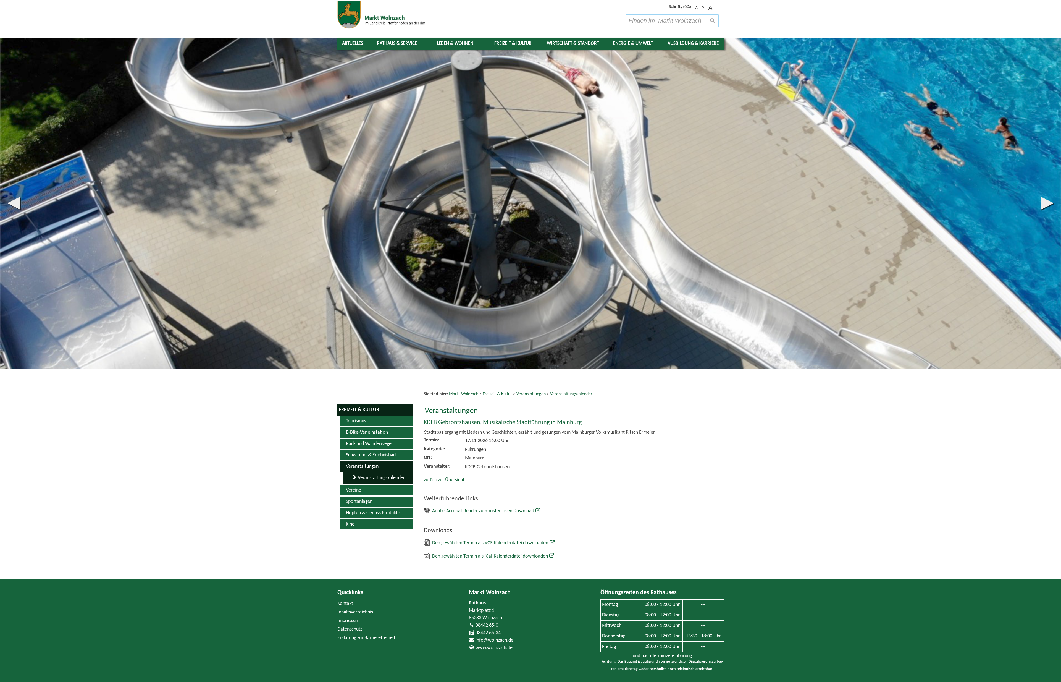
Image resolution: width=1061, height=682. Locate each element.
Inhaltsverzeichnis (355, 612)
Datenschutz (349, 629)
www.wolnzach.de (494, 647)
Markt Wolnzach (490, 592)
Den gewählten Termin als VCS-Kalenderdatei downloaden (490, 543)
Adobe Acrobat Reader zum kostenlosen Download (483, 511)
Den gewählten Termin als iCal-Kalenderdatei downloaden (490, 556)
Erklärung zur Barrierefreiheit (366, 638)
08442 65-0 (487, 625)
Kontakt (345, 603)
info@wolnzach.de (494, 640)
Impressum (348, 620)
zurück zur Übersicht (444, 480)
